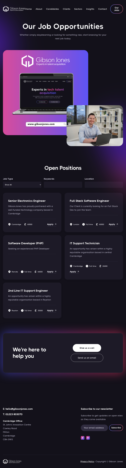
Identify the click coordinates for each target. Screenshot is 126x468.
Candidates (52, 9)
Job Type (8, 179)
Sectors (78, 9)
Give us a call (87, 348)
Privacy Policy (87, 461)
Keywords (49, 179)
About (39, 9)
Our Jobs (116, 9)
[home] (14, 9)
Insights (90, 9)
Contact (102, 9)
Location (89, 179)
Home (28, 9)
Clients (66, 9)
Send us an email (87, 358)
